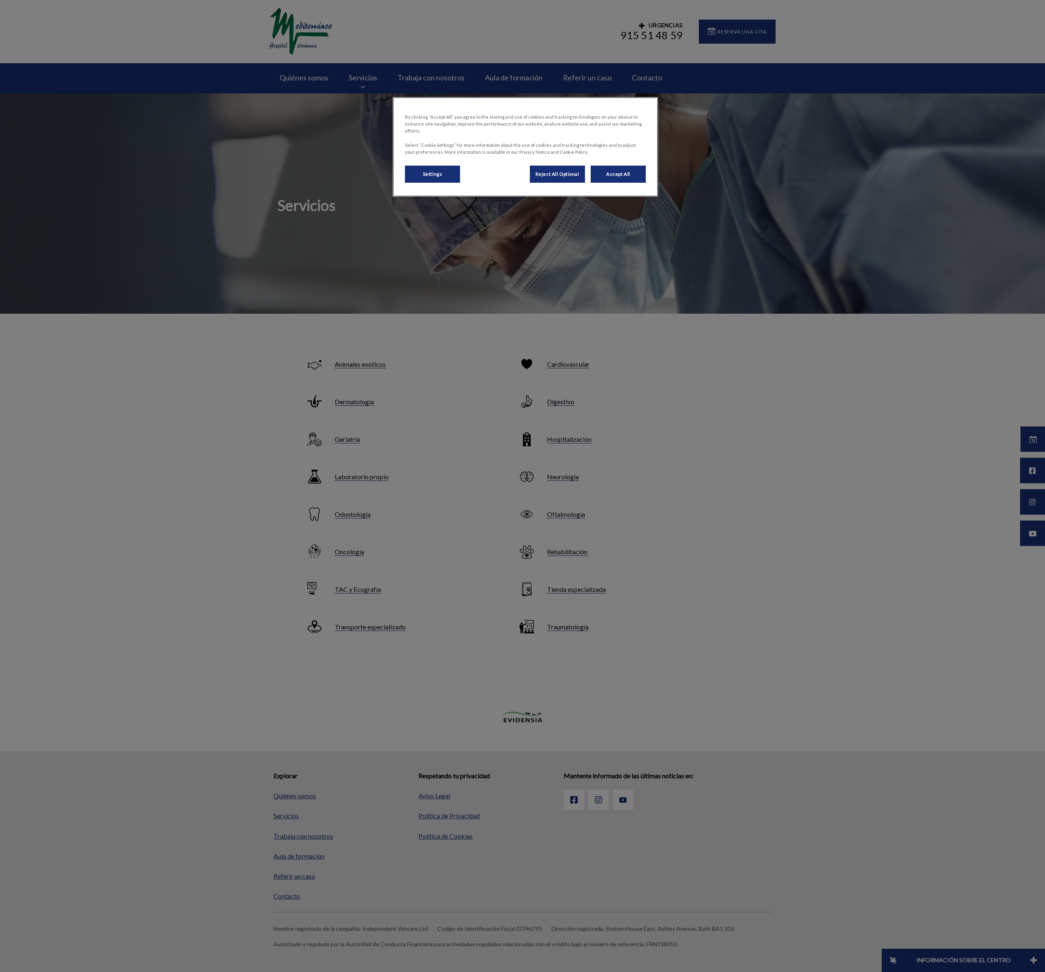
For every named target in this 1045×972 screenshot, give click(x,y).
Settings (432, 174)
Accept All (618, 174)
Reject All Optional (557, 174)
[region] (525, 146)
